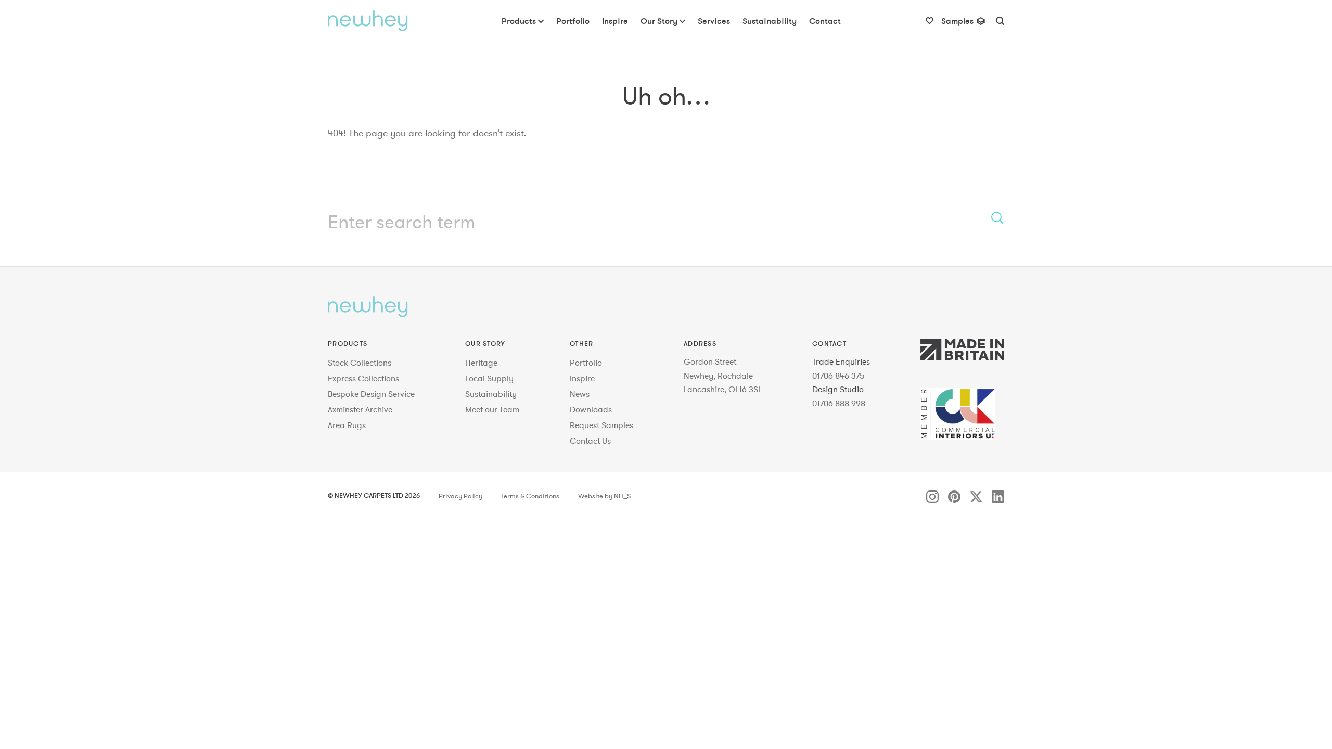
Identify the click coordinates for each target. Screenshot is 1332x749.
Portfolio (586, 362)
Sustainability (491, 394)
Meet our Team (492, 409)
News (580, 394)
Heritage (481, 362)
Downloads (591, 409)
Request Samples (601, 425)
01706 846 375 (838, 375)
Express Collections (363, 378)
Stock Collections (359, 362)
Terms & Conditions (530, 496)
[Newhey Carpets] (368, 20)
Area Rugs (347, 425)
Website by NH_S (604, 496)
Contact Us (590, 440)
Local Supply (489, 378)
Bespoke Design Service (371, 394)
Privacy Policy (460, 496)
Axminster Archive (360, 409)
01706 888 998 (838, 403)
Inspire (582, 378)
